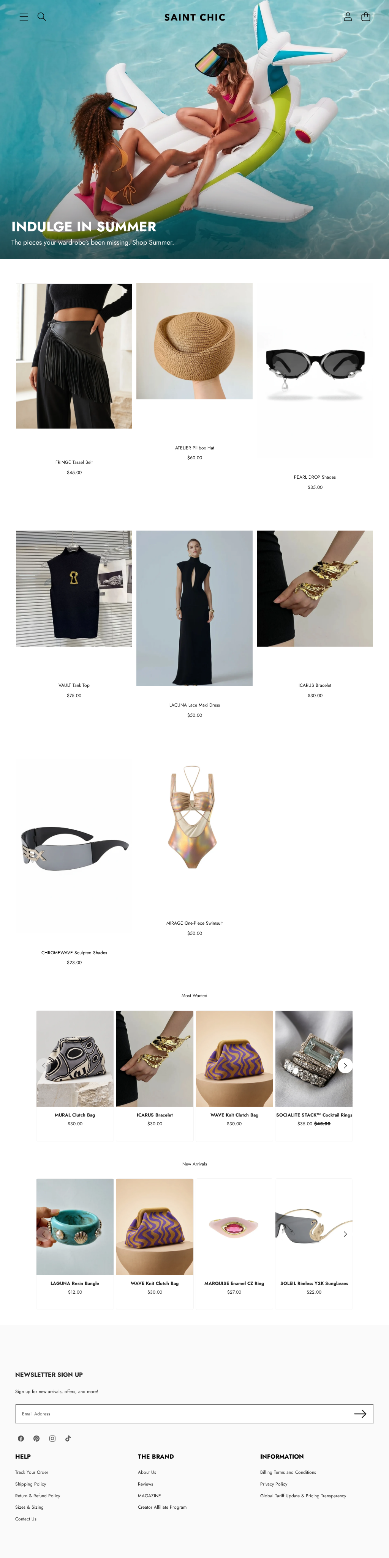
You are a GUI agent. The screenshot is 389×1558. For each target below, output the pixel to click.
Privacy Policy (273, 1484)
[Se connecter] (347, 16)
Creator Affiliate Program (162, 1507)
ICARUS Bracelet (155, 1115)
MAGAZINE (149, 1495)
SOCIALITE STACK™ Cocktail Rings (314, 1115)
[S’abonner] (360, 1414)
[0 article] (365, 16)
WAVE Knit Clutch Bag (234, 1115)
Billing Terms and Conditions (288, 1472)
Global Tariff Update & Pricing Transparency (303, 1495)
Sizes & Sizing (29, 1507)
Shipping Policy (30, 1484)
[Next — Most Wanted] (345, 1065)
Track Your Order (31, 1472)
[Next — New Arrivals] (345, 1234)
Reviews (145, 1484)
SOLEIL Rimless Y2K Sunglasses (314, 1283)
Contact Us (25, 1519)
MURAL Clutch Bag (75, 1115)
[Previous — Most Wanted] (43, 1065)
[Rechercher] (41, 16)
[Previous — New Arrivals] (43, 1234)
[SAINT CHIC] (194, 17)
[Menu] (23, 16)
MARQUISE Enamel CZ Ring (234, 1283)
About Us (147, 1472)
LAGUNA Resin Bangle (75, 1283)
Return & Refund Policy (37, 1495)
